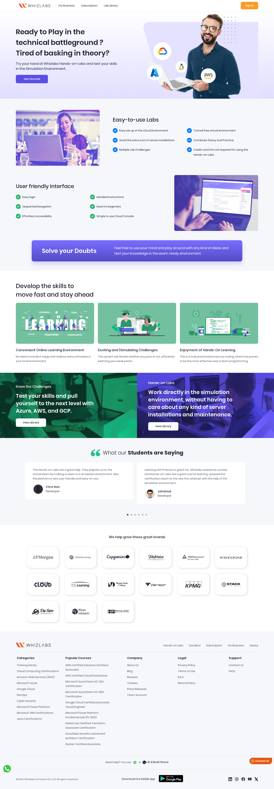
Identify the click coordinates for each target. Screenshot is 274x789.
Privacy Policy (186, 665)
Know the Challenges (33, 386)
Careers (132, 683)
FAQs (232, 671)
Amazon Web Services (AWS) (36, 677)
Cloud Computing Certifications (38, 671)
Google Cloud (26, 689)
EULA (181, 677)
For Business (67, 5)
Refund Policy (186, 683)
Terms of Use (186, 671)
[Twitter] (256, 779)
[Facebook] (243, 779)
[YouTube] (250, 779)
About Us (133, 665)
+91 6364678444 (157, 762)
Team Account (137, 695)
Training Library (27, 665)
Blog (130, 671)
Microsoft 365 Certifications (35, 713)
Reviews (132, 677)
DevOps (22, 695)
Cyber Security (26, 701)
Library (254, 645)
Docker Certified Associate (82, 744)
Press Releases (137, 689)
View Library (31, 422)
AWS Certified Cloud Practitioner (86, 675)
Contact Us (236, 665)
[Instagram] (237, 779)
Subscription (89, 5)
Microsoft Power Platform (33, 707)
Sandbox (195, 645)
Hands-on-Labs (161, 382)
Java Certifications (29, 719)
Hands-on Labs (173, 645)
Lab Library (111, 5)
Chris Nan (53, 487)
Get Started (32, 79)
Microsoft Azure (27, 683)
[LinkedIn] (230, 779)
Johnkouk (164, 491)
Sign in (249, 5)
